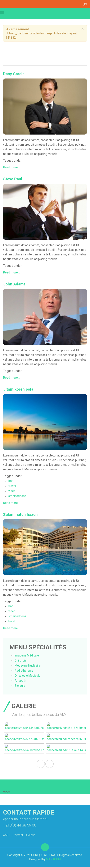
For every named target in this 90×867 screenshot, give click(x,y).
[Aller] (85, 4)
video (11, 491)
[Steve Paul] (45, 211)
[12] (66, 737)
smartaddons (17, 496)
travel (12, 486)
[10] (66, 726)
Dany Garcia (13, 74)
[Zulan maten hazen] (45, 547)
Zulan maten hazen (20, 514)
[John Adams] (45, 316)
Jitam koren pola (18, 389)
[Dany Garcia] (45, 106)
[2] (24, 748)
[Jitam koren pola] (45, 421)
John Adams (14, 284)
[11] (24, 737)
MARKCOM (53, 859)
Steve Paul (12, 179)
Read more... (11, 167)
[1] (24, 726)
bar (10, 481)
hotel (11, 621)
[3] (66, 748)
